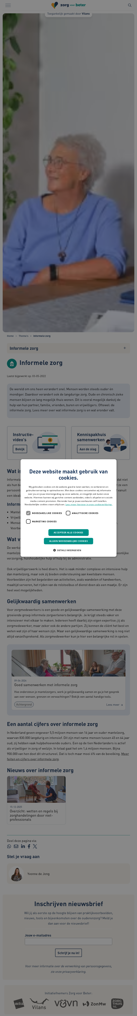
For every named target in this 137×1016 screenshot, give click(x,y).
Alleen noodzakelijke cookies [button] (68, 541)
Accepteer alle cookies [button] (68, 532)
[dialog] (68, 508)
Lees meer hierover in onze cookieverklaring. (88, 504)
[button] (68, 550)
